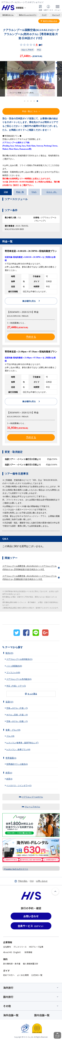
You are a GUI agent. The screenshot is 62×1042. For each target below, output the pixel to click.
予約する (31, 336)
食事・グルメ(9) (13, 730)
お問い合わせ (42, 881)
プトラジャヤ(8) (13, 672)
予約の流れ (23, 881)
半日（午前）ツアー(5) (16, 686)
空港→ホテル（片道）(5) (17, 708)
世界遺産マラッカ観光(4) (17, 764)
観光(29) (9, 653)
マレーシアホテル (32, 807)
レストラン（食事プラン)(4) (18, 749)
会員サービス (48, 10)
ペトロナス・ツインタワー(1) (18, 785)
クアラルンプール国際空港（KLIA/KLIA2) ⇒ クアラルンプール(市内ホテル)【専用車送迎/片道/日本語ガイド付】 (29, 567)
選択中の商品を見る (50, 21)
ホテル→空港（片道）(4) (17, 715)
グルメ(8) (10, 736)
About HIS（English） (12, 952)
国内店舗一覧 (41, 1015)
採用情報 (28, 952)
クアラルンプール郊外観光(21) (19, 659)
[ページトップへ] (55, 891)
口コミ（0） (52, 192)
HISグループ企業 (36, 946)
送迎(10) (9, 702)
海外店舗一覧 (10, 1015)
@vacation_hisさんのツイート (16, 869)
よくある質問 (23, 975)
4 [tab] (34, 101)
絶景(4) (9, 773)
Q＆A (34, 192)
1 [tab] (24, 101)
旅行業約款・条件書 (11, 963)
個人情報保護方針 (30, 963)
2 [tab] (27, 101)
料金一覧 (20, 192)
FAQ (32, 881)
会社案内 (7, 946)
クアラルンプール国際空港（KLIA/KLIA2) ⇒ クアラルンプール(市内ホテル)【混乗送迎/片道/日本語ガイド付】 (29, 577)
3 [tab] (31, 101)
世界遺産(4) (11, 758)
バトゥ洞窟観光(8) (14, 666)
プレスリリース (20, 946)
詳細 (6, 192)
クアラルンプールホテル (32, 797)
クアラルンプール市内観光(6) (18, 679)
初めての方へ (9, 975)
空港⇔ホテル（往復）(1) (17, 721)
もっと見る (32, 694)
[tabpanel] (31, 78)
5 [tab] (37, 101)
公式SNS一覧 (36, 975)
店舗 (40, 10)
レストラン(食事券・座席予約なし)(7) (22, 743)
